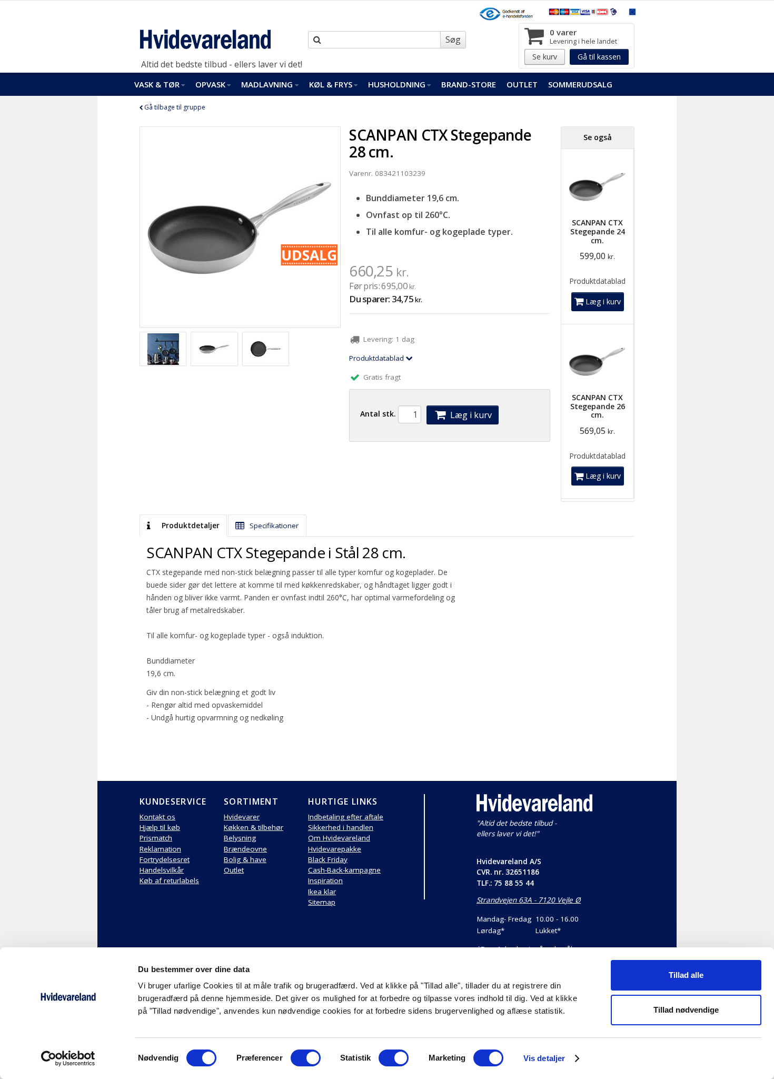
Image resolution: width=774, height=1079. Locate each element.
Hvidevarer (242, 816)
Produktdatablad (377, 358)
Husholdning (396, 84)
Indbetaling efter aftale (345, 816)
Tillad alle (686, 975)
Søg (453, 39)
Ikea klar (322, 891)
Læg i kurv (470, 415)
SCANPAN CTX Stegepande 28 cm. (440, 143)
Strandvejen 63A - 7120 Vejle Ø (529, 900)
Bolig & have (245, 859)
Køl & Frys (330, 84)
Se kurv (544, 57)
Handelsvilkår (162, 870)
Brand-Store (468, 84)
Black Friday (328, 859)
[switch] (306, 1058)
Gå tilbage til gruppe (174, 107)
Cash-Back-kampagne (344, 870)
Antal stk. (378, 414)
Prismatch (156, 838)
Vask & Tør (157, 84)
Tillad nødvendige (686, 1009)
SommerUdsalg (580, 84)
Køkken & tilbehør (253, 827)
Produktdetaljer (190, 525)
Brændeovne (245, 849)
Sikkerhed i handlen (340, 827)
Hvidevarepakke (334, 849)
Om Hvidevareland (339, 838)
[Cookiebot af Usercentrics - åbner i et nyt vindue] (68, 1058)
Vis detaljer (544, 1058)
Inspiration (325, 880)
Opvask (210, 84)
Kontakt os (157, 816)
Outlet (522, 84)
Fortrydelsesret (165, 859)
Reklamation (160, 849)
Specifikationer (273, 525)
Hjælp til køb (160, 827)
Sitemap (321, 902)
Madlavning (267, 84)
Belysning (240, 838)
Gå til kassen (599, 57)
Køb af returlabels (169, 880)
